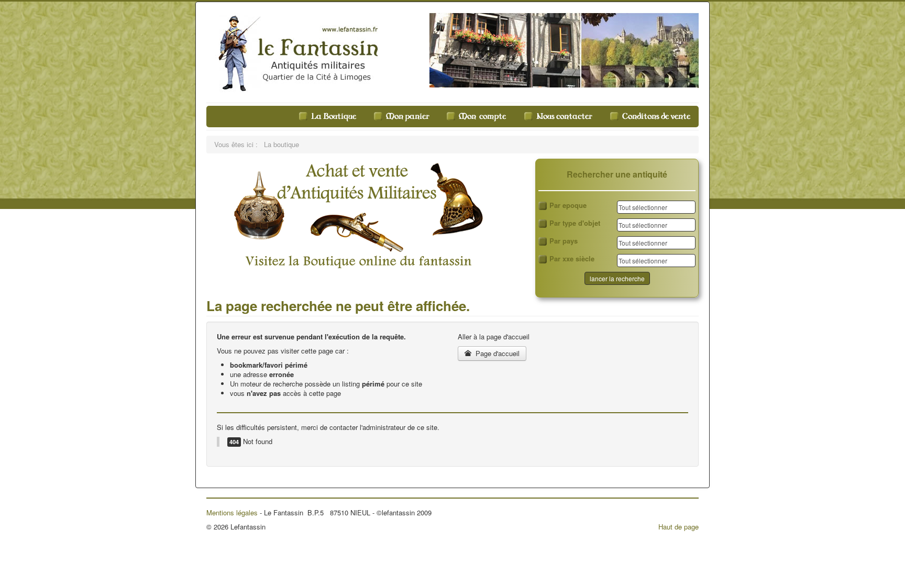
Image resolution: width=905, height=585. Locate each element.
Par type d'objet (574, 223)
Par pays (563, 241)
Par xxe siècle (571, 258)
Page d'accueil (496, 353)
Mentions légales (232, 512)
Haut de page (678, 527)
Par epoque (568, 205)
